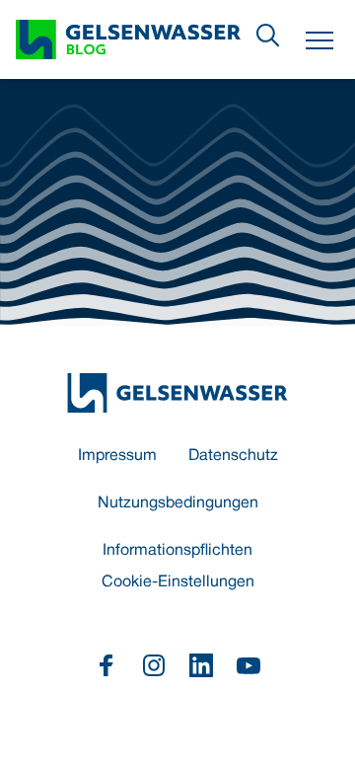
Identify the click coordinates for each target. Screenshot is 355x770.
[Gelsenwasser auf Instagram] (154, 665)
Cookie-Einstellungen (178, 582)
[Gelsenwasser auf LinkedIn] (201, 665)
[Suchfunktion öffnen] (268, 35)
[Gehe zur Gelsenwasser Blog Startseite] (177, 393)
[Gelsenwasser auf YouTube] (248, 665)
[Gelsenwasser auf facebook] (106, 665)
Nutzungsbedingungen (178, 503)
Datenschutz (233, 456)
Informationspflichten (177, 551)
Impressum (117, 456)
